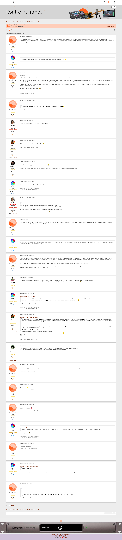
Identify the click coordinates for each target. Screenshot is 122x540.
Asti (13, 145)
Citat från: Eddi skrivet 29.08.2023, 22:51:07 (27, 200)
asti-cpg (15, 157)
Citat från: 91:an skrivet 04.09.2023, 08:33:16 (28, 296)
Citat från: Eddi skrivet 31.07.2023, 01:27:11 (27, 103)
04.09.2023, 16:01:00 (27, 314)
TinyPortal (58, 536)
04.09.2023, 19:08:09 (27, 345)
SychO (65, 537)
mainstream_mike (12, 360)
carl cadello (13, 350)
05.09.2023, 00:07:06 (27, 404)
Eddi (13, 61)
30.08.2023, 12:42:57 (27, 197)
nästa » (113, 26)
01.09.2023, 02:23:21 (27, 219)
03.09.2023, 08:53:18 (27, 239)
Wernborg (13, 125)
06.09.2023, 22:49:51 (27, 443)
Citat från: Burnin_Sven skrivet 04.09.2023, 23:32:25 (29, 427)
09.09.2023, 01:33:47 (27, 463)
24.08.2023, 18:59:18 (27, 161)
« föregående (109, 26)
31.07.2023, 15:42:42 (27, 72)
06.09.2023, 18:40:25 (27, 424)
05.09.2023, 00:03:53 (27, 384)
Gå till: (103, 513)
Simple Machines (66, 534)
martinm (13, 166)
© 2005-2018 (63, 536)
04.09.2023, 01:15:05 (27, 255)
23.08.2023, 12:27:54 (27, 120)
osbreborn (15, 177)
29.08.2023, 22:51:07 (27, 181)
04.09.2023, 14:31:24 (27, 293)
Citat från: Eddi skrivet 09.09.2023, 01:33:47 (27, 486)
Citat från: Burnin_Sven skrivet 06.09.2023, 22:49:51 (29, 466)
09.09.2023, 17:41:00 (27, 483)
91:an (13, 282)
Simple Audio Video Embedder (61, 535)
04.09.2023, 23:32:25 (27, 364)
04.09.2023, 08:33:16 (27, 277)
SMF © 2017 (59, 534)
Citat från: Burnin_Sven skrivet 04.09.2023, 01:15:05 (29, 317)
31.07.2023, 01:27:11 (27, 56)
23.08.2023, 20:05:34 (27, 140)
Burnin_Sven (14, 26)
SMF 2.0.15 (54, 534)
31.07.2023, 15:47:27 (27, 100)
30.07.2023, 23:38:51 (26, 36)
